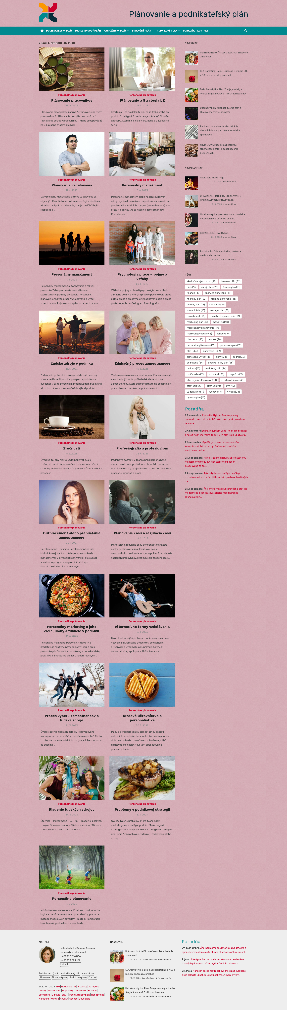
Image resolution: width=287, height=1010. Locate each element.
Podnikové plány (78, 977)
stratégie (214, 386)
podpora (193, 368)
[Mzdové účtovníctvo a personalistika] (142, 685)
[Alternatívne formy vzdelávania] (142, 595)
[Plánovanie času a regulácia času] (142, 502)
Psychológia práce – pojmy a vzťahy (142, 276)
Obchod (73, 998)
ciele (191, 287)
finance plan (231, 287)
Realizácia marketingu (212, 177)
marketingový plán (199, 333)
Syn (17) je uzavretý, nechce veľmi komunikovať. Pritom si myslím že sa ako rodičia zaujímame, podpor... (212, 446)
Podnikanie (81, 990)
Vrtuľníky (82, 986)
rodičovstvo (195, 374)
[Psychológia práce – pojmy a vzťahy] (142, 243)
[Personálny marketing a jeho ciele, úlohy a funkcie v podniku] (71, 595)
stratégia (194, 386)
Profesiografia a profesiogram (142, 448)
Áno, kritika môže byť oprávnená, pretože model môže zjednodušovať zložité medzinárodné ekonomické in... (216, 492)
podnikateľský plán (220, 362)
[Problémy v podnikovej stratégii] (142, 778)
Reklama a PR (68, 986)
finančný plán (196, 298)
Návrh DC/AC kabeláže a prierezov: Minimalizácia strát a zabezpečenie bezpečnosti (219, 149)
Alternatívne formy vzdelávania (142, 627)
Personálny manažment (142, 185)
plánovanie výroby (199, 357)
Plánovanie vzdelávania (71, 185)
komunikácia (196, 310)
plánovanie (212, 351)
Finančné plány (60, 977)
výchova (216, 391)
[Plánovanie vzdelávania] (71, 154)
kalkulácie (217, 304)
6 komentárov (229, 181)
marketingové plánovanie (203, 327)
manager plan (219, 310)
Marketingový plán (88, 30)
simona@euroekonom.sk (73, 952)
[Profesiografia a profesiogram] (142, 417)
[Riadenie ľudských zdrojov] (71, 778)
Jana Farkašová (149, 959)
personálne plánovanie (201, 345)
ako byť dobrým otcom (201, 281)
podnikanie (195, 362)
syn (230, 386)
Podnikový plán (167, 30)
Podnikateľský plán (59, 30)
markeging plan (197, 322)
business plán (230, 281)
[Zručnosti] (71, 417)
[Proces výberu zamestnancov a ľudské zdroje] (71, 685)
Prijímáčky (67, 990)
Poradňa (189, 30)
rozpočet (216, 374)
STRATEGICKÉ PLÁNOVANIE (214, 233)
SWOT (65, 994)
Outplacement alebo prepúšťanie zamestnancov (71, 535)
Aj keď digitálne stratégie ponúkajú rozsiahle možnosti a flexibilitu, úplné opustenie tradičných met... (216, 477)
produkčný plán (215, 368)
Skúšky (64, 998)
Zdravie (56, 994)
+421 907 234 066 (70, 956)
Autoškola (94, 986)
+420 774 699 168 (70, 960)
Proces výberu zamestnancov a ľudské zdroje (72, 718)
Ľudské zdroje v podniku (72, 363)
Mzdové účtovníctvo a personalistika (142, 718)
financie (193, 293)
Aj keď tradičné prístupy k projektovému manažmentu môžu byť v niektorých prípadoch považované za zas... (215, 461)
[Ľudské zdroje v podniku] (71, 332)
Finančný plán (141, 30)
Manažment (54, 990)
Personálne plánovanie (71, 95)
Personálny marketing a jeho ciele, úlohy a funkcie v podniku (71, 629)
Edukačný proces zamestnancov (142, 363)
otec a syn (195, 339)
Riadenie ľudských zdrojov (72, 809)
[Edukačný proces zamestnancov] (142, 332)
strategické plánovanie (202, 380)
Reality (43, 990)
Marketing (44, 998)
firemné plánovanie (223, 298)
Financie (92, 990)
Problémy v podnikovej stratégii (142, 809)
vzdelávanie (195, 391)
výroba (233, 391)
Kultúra (55, 998)
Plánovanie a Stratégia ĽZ (142, 100)
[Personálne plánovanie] (71, 867)
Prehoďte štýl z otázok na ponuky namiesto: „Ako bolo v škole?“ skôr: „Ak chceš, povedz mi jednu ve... (215, 419)
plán (192, 351)
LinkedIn (64, 964)
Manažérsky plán (115, 30)
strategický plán (232, 380)
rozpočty (236, 374)
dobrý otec (209, 287)
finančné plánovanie (218, 293)
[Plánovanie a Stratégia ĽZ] (142, 69)
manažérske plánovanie (225, 316)
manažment (196, 316)
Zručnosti (71, 448)
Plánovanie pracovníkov (71, 100)
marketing (221, 322)
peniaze (215, 339)
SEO (57, 986)
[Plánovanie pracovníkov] (71, 69)
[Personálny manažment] (142, 154)
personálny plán (230, 345)
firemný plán (196, 304)
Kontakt (202, 30)
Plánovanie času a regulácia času (142, 533)
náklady (223, 333)
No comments (164, 959)
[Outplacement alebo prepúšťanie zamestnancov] (71, 502)
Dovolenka (84, 998)
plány (222, 357)
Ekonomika (44, 994)
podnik (239, 357)
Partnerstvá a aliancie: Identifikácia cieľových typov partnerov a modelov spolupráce (220, 130)
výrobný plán (196, 397)
